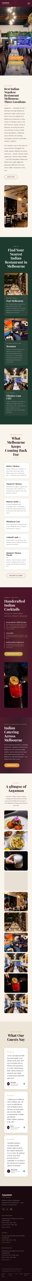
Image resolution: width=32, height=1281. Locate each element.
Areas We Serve (3, 1275)
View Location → (6, 1227)
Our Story (11, 177)
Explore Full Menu (16, 575)
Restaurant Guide (27, 1274)
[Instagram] (3, 1209)
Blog (21, 1274)
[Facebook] (11, 1209)
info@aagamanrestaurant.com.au (11, 1271)
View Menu (16, 68)
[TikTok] (7, 1209)
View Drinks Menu (13, 654)
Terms (16, 1274)
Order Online (16, 63)
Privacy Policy (11, 1274)
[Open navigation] (28, 3)
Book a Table (16, 58)
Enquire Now (12, 765)
